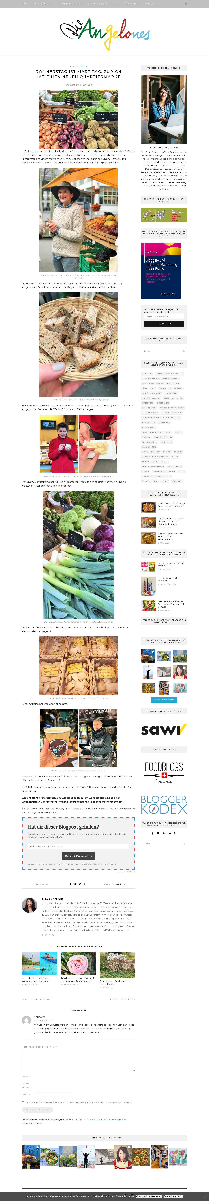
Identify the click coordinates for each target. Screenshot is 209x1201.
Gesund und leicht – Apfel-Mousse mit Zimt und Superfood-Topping (171, 521)
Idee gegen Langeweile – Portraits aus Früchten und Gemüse (171, 604)
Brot (153, 388)
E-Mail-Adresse (26, 1085)
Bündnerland (176, 388)
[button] (148, 656)
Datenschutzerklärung (173, 1196)
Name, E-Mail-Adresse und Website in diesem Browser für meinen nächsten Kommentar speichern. (79, 1102)
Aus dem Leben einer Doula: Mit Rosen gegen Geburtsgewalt (78, 979)
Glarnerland (148, 427)
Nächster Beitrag (121, 999)
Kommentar (40, 884)
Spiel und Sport (175, 466)
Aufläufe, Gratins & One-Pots (169, 374)
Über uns (130, 4)
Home (25, 4)
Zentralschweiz (150, 481)
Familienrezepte (70, 4)
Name (25, 1076)
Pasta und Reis (149, 447)
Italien (178, 432)
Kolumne (146, 437)
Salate (175, 457)
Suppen (145, 471)
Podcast (149, 4)
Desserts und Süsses (151, 393)
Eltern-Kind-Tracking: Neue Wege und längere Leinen (36, 979)
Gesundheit (164, 422)
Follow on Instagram (164, 699)
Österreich (177, 481)
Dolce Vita (169, 398)
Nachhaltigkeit (149, 442)
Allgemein (147, 374)
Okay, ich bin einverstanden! (149, 1196)
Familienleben (43, 4)
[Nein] (205, 1196)
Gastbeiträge (148, 422)
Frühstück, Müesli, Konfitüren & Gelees (161, 418)
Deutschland (171, 393)
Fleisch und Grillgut (172, 413)
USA (169, 476)
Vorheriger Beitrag (37, 999)
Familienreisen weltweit (172, 408)
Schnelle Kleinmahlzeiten (155, 462)
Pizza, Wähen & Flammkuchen (156, 452)
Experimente (163, 403)
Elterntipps (147, 403)
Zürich (165, 481)
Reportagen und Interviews (155, 457)
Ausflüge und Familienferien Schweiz (160, 378)
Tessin (182, 471)
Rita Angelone (117, 884)
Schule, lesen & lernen (153, 466)
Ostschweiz (166, 442)
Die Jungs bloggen (151, 398)
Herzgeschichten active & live (156, 432)
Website (26, 1094)
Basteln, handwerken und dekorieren (160, 383)
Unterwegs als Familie (102, 4)
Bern (144, 388)
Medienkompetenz (163, 437)
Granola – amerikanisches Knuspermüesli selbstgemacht (170, 536)
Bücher (162, 388)
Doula (180, 398)
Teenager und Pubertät (164, 471)
